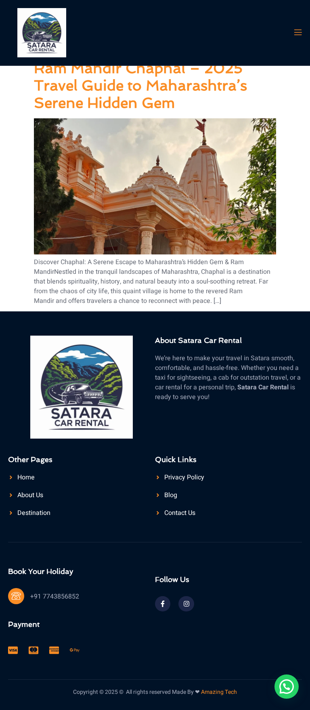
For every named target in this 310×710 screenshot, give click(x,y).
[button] (286, 686)
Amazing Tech (219, 692)
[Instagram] (186, 603)
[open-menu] (297, 32)
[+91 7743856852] (16, 596)
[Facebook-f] (162, 603)
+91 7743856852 (54, 596)
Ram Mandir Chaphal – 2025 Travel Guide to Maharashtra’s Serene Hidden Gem (140, 85)
